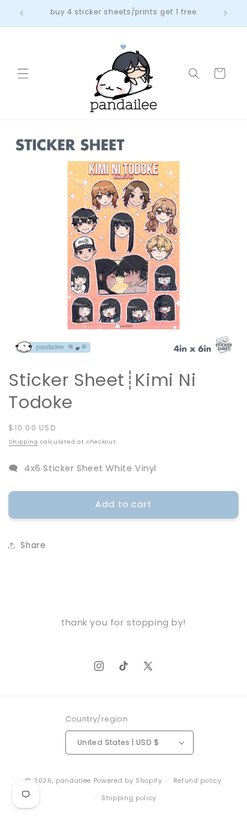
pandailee (73, 780)
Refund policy (197, 780)
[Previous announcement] (21, 13)
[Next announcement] (225, 13)
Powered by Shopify (128, 780)
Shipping (23, 441)
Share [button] (33, 545)
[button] (22, 73)
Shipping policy (128, 798)
